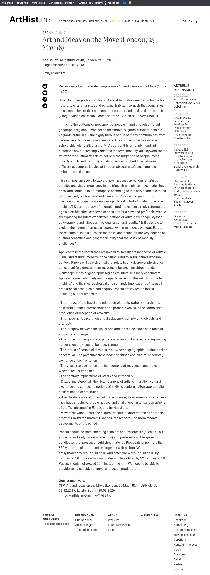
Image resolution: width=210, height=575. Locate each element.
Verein (178, 549)
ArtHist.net (113, 3)
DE (184, 21)
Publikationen (84, 520)
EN (190, 21)
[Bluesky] (124, 2)
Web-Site (113, 520)
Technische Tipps (184, 534)
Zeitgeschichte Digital (60, 3)
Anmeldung (130, 21)
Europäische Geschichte (91, 3)
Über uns (147, 21)
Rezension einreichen (55, 524)
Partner (178, 564)
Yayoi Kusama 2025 (185, 99)
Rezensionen (98, 21)
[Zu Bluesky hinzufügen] (47, 93)
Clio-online (7, 3)
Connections (38, 3)
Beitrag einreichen (73, 21)
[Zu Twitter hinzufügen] (47, 107)
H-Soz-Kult (22, 3)
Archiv (115, 21)
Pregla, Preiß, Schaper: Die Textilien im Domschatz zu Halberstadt (182, 124)
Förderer (179, 569)
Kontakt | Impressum (187, 544)
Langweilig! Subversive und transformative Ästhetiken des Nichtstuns (183, 155)
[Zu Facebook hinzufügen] (47, 100)
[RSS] (130, 2)
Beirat (177, 559)
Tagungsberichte (86, 529)
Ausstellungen (84, 525)
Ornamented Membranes (182, 217)
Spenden (179, 554)
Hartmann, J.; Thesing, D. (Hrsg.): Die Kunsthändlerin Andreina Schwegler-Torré (187, 187)
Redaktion (180, 520)
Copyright (180, 539)
